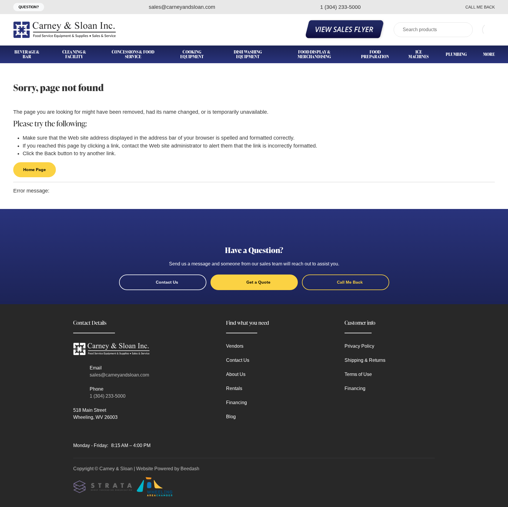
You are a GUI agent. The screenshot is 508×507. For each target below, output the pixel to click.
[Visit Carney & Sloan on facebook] (75, 431)
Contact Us (167, 282)
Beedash (190, 468)
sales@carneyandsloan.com (119, 374)
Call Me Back (480, 7)
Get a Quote (258, 282)
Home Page (34, 169)
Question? (29, 7)
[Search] (464, 29)
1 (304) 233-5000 (108, 396)
